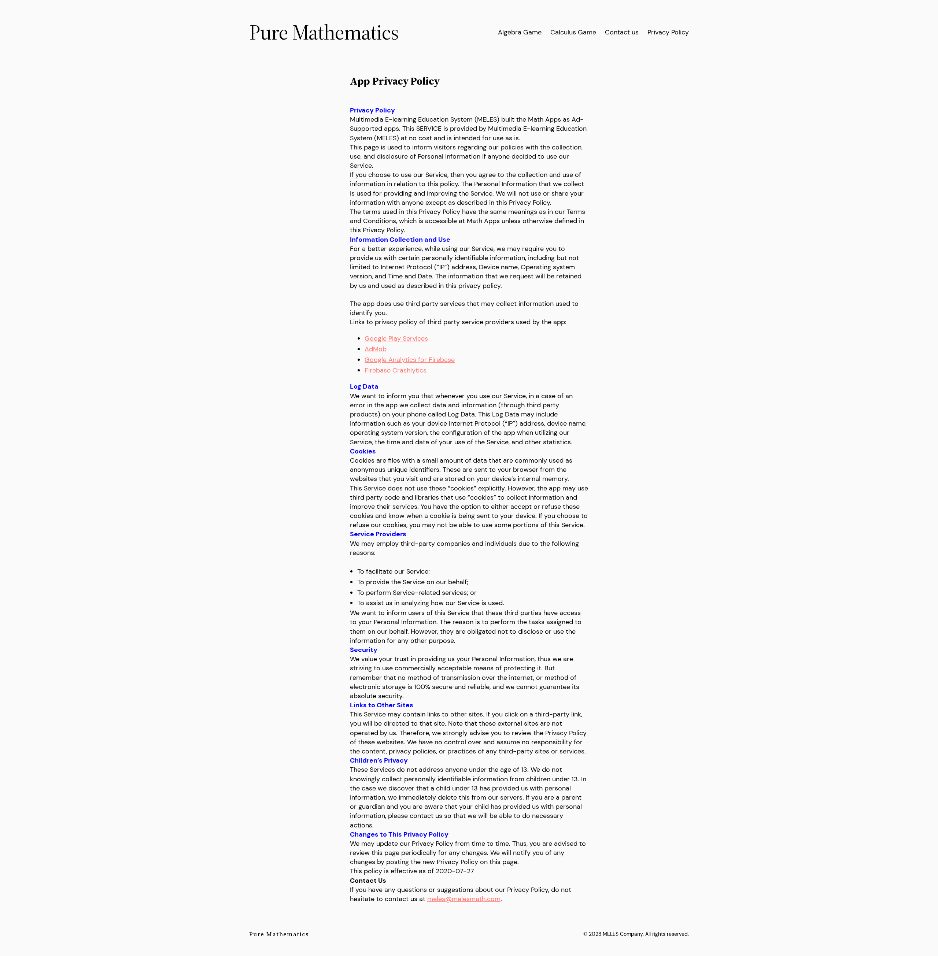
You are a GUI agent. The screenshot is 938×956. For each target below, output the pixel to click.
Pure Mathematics (323, 32)
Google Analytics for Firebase (410, 359)
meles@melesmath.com (464, 898)
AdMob (376, 349)
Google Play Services (396, 338)
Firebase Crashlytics (395, 370)
